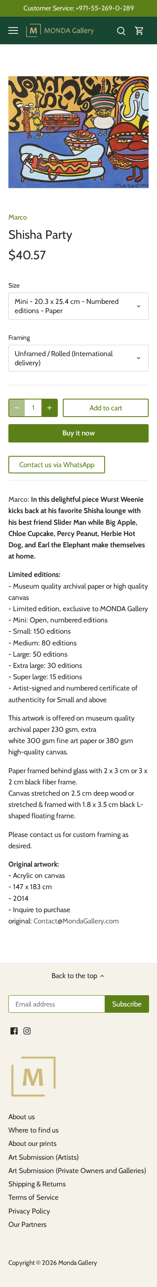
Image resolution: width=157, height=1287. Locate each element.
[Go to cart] (139, 30)
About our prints (32, 1143)
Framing (19, 337)
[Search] (121, 30)
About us (21, 1117)
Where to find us (33, 1130)
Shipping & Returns (37, 1184)
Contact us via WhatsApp (56, 464)
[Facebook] (14, 1031)
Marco (17, 217)
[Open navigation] (13, 30)
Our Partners (27, 1224)
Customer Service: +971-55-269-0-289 (78, 8)
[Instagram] (27, 1031)
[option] (78, 132)
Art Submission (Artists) (43, 1157)
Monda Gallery (77, 1263)
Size (14, 285)
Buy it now (78, 433)
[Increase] (49, 408)
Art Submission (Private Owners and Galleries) (77, 1170)
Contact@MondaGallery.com (76, 921)
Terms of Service (33, 1197)
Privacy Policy (29, 1211)
